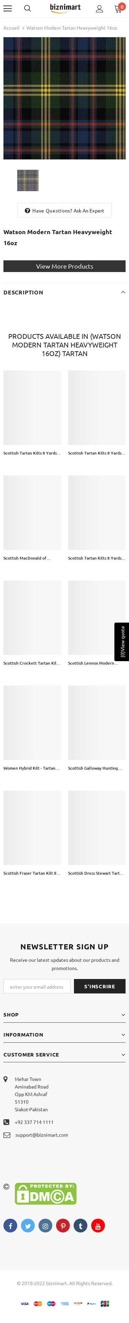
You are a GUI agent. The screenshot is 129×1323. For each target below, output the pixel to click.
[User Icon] (99, 8)
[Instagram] (45, 1225)
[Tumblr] (80, 1225)
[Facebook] (10, 1225)
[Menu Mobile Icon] (7, 8)
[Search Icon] (34, 8)
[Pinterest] (63, 1225)
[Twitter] (28, 1225)
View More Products (64, 266)
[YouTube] (98, 1225)
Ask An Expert (89, 210)
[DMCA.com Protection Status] (46, 1193)
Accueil (11, 27)
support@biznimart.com (41, 1135)
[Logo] (65, 8)
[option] (64, 98)
